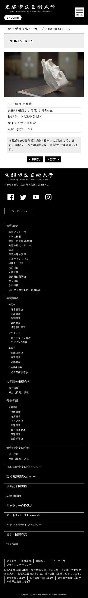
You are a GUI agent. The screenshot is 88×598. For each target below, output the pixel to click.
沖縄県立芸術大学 (17, 581)
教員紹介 (14, 267)
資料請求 (26, 561)
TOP (7, 29)
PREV (36, 159)
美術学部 (12, 298)
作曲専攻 (16, 412)
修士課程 (14, 388)
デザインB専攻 (19, 342)
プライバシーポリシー (19, 564)
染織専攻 (16, 362)
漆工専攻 (16, 357)
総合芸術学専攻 (19, 372)
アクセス (12, 561)
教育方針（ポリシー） (21, 245)
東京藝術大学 (14, 578)
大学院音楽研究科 (18, 447)
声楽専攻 (16, 434)
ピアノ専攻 (17, 421)
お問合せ (41, 561)
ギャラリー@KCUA (19, 505)
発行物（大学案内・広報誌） (25, 290)
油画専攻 (16, 314)
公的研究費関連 (17, 276)
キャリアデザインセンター (24, 524)
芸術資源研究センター (21, 476)
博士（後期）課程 (19, 392)
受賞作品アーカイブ (29, 29)
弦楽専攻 (16, 425)
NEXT (51, 159)
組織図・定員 (16, 263)
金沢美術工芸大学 (40, 578)
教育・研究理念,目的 (20, 241)
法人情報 (12, 544)
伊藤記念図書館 (16, 486)
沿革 (11, 250)
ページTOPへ (19, 211)
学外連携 (14, 285)
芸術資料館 (13, 496)
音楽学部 (12, 400)
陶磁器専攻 (17, 353)
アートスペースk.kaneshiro (24, 515)
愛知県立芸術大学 (68, 578)
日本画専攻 (17, 309)
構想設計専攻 (18, 327)
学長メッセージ (17, 232)
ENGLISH (13, 17)
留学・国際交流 (16, 534)
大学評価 (14, 272)
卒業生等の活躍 (17, 254)
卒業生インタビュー (20, 259)
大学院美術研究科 (18, 381)
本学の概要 (15, 236)
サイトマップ (58, 561)
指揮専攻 (16, 416)
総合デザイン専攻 (21, 338)
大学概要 (12, 225)
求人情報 (14, 281)
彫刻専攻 (16, 318)
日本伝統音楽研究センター (24, 466)
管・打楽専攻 (18, 430)
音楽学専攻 (17, 438)
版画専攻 (16, 322)
